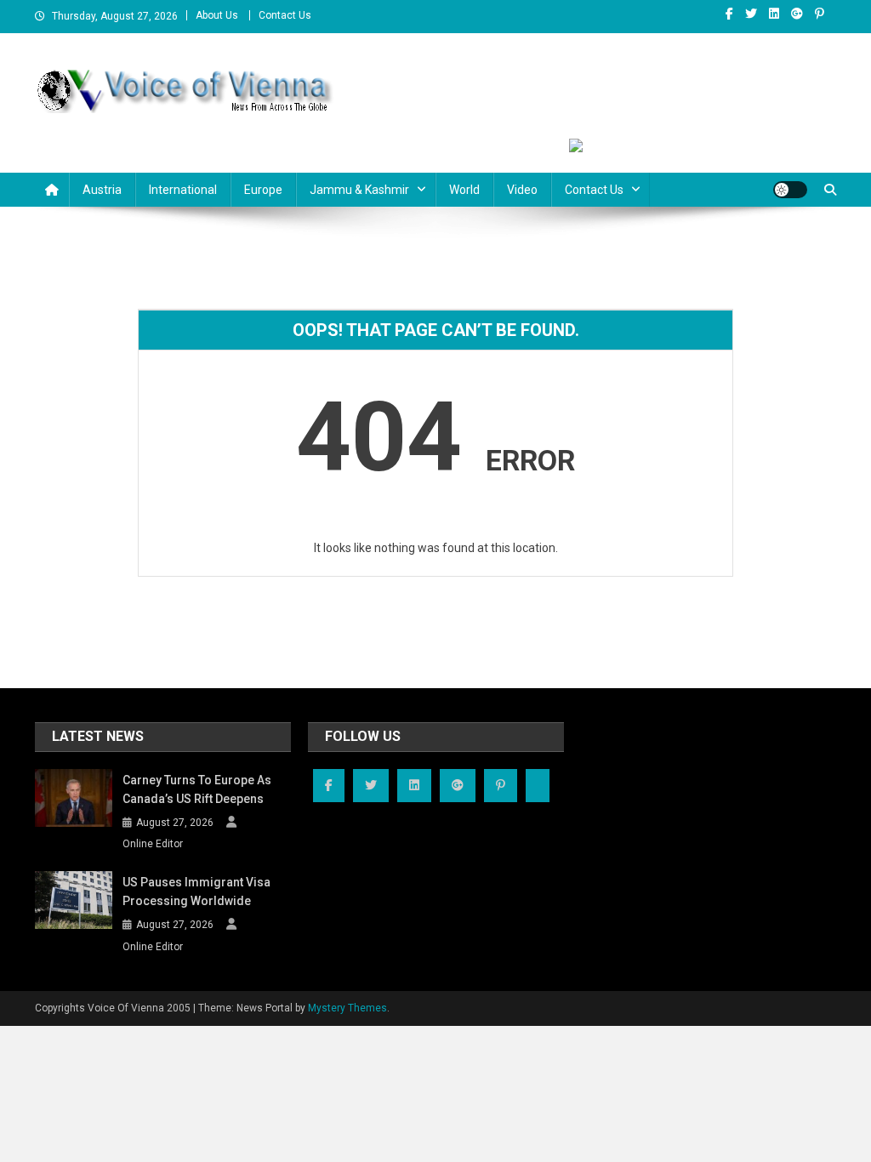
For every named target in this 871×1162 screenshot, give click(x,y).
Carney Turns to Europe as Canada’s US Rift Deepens (196, 789)
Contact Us (285, 15)
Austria (102, 190)
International (183, 190)
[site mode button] (790, 189)
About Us (217, 15)
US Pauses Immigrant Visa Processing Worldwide (196, 891)
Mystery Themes (347, 1008)
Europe (263, 190)
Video (522, 190)
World (464, 190)
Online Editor (152, 844)
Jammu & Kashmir (359, 190)
